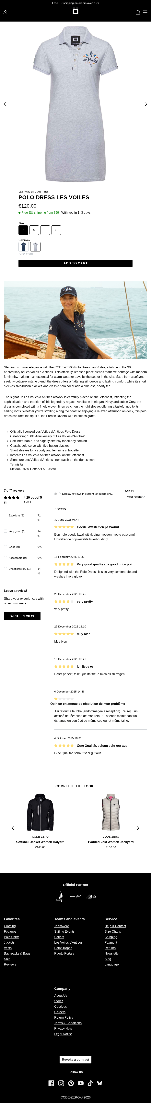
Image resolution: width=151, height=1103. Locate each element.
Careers (59, 1012)
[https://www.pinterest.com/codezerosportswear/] (71, 1083)
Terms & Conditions (68, 1023)
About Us (60, 995)
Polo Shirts (11, 937)
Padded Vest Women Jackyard (111, 842)
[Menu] (145, 12)
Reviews (10, 964)
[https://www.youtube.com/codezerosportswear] (81, 1083)
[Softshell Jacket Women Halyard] (40, 812)
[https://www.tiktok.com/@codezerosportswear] (90, 1083)
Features (10, 931)
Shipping (111, 937)
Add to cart (76, 263)
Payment (111, 942)
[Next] (146, 104)
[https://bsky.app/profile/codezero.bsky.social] (100, 1083)
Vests (8, 948)
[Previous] (5, 104)
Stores (58, 1001)
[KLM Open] (91, 896)
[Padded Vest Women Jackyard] (110, 812)
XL (56, 230)
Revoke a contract (75, 1059)
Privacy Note (63, 1028)
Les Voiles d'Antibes (33, 191)
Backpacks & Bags (17, 953)
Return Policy (63, 1017)
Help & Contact (115, 926)
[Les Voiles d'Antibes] (60, 896)
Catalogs (60, 1006)
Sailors (59, 937)
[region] (75, 828)
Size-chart (26, 254)
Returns (110, 948)
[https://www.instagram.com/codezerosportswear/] (61, 1083)
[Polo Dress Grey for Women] (75, 104)
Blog (108, 959)
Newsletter (112, 953)
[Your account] (5, 12)
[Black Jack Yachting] (75, 896)
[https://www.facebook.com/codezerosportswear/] (51, 1083)
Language (112, 964)
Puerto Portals (64, 953)
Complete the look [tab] (74, 786)
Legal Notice (63, 1034)
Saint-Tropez (63, 948)
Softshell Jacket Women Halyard (40, 842)
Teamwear (61, 926)
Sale (7, 959)
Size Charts (113, 931)
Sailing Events (64, 931)
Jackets (9, 942)
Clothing (10, 926)
